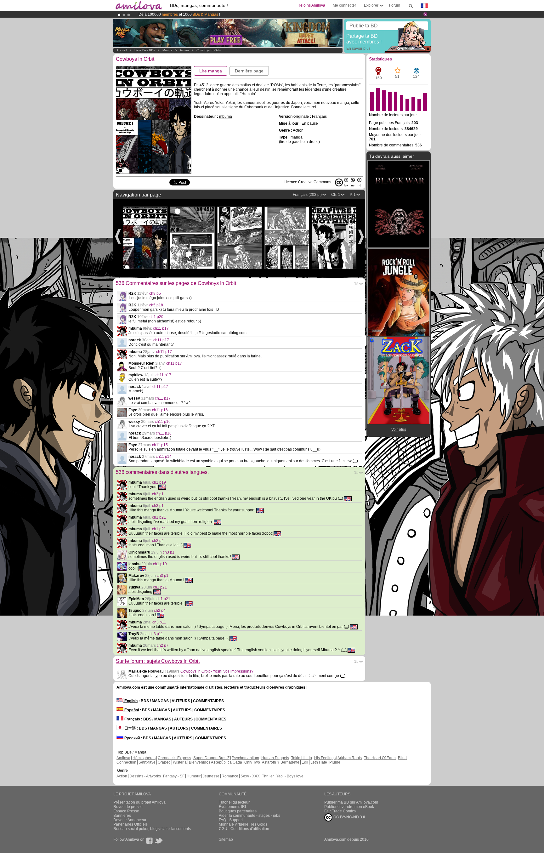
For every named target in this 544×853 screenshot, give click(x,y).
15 (356, 283)
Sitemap (226, 839)
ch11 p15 (160, 445)
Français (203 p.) (307, 194)
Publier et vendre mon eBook (349, 807)
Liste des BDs (144, 50)
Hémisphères (144, 758)
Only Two (252, 762)
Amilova (123, 758)
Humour (194, 776)
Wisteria (180, 762)
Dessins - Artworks (145, 776)
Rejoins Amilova (311, 5)
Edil (305, 762)
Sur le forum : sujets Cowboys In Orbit (158, 661)
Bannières (122, 815)
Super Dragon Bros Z (211, 758)
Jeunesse (211, 776)
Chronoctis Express (174, 758)
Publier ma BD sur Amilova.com (351, 802)
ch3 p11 (159, 622)
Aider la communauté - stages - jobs (249, 815)
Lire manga (210, 70)
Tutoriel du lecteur (234, 802)
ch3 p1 (158, 494)
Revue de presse (128, 807)
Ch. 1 (335, 194)
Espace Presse (126, 811)
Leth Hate (318, 762)
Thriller (268, 776)
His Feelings (325, 758)
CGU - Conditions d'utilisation (244, 829)
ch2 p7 (162, 645)
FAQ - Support (231, 820)
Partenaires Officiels (130, 824)
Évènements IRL (233, 807)
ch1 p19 (159, 482)
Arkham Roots (349, 758)
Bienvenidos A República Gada (215, 762)
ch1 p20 (156, 317)
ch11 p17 (161, 328)
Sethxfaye (147, 762)
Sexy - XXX (250, 776)
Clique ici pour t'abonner (254, 14)
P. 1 (353, 194)
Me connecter (344, 5)
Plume (334, 762)
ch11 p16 (160, 410)
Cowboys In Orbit (208, 50)
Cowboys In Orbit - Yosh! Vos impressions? (216, 671)
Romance (230, 776)
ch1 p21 (159, 517)
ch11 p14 (164, 456)
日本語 (129, 728)
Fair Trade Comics (340, 811)
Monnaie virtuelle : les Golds (243, 824)
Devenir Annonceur (129, 820)
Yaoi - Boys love (289, 776)
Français (131, 719)
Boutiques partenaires (238, 811)
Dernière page (249, 70)
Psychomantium (245, 758)
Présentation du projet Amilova (139, 802)
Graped (164, 762)
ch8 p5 (155, 293)
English (130, 701)
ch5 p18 (156, 305)
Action (184, 50)
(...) (355, 461)
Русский (131, 738)
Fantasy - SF (173, 776)
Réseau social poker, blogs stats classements (152, 829)
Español (131, 710)
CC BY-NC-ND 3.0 (348, 817)
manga (167, 50)
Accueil (121, 50)
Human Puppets (275, 758)
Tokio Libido (301, 758)
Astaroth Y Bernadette (280, 762)
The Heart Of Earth (380, 758)
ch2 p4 (158, 540)
